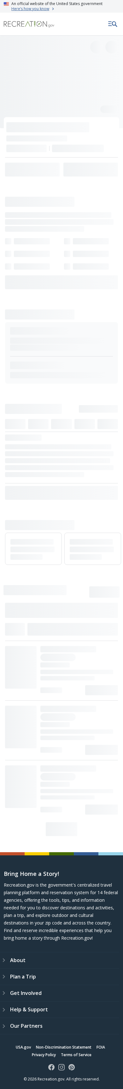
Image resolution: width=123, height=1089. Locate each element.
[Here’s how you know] (61, 6)
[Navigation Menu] (113, 24)
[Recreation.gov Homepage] (29, 24)
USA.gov (23, 1047)
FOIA (101, 1047)
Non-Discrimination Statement (63, 1047)
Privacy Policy (44, 1054)
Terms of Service (76, 1054)
